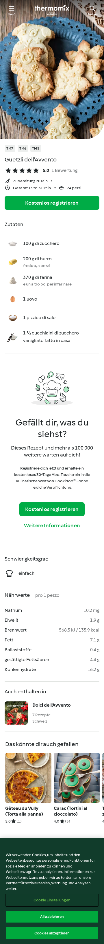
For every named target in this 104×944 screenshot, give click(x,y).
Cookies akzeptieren (52, 933)
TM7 (10, 148)
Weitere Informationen (52, 525)
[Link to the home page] (52, 10)
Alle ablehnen (52, 916)
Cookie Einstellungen (52, 900)
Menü (12, 14)
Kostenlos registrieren (52, 203)
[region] (52, 891)
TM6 (23, 148)
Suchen (93, 14)
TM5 (35, 148)
